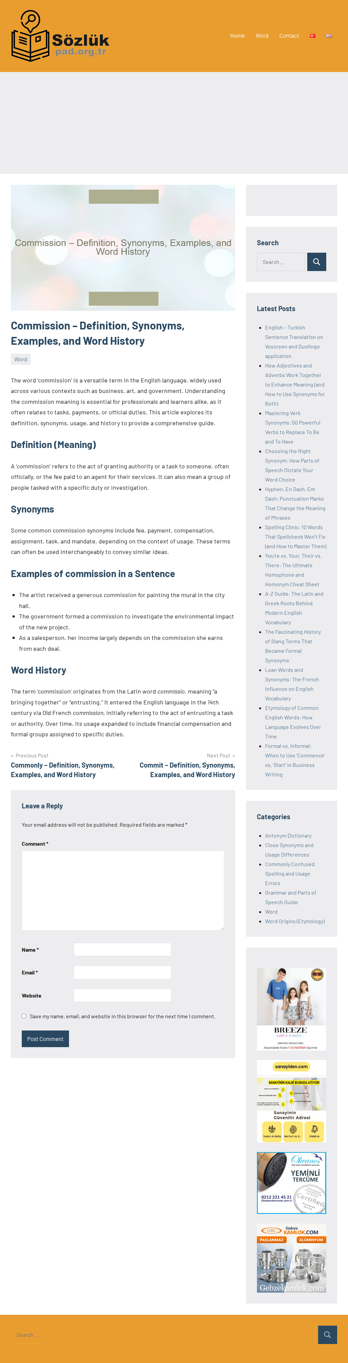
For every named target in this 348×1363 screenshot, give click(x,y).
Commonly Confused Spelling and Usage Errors (290, 873)
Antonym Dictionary (288, 835)
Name (30, 949)
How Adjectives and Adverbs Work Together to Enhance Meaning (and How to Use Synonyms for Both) (295, 384)
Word (262, 35)
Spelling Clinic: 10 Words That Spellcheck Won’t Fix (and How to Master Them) (295, 536)
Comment (35, 843)
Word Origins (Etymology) (295, 921)
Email (30, 972)
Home (237, 35)
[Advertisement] (174, 123)
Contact (289, 35)
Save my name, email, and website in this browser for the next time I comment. (122, 1016)
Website (31, 995)
